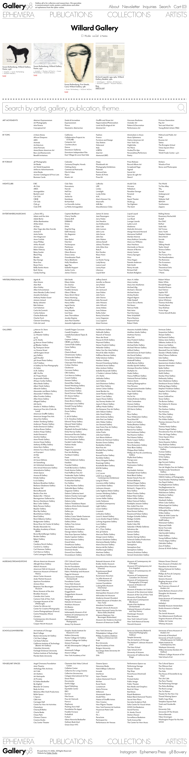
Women (162, 150)
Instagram (128, 751)
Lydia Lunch (132, 224)
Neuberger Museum (135, 614)
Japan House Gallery (104, 399)
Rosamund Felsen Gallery (137, 514)
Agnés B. (37, 279)
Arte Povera (38, 125)
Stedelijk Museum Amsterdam (171, 605)
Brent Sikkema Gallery (42, 519)
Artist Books (38, 172)
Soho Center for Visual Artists (138, 704)
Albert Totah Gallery (42, 386)
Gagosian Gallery (72, 490)
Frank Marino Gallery (73, 470)
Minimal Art (100, 128)
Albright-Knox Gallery (42, 564)
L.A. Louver (100, 473)
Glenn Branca (70, 252)
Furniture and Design (104, 140)
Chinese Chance (40, 717)
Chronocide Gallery (72, 357)
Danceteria (69, 186)
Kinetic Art (69, 177)
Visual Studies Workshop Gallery (172, 479)
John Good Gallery (103, 414)
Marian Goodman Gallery (106, 539)
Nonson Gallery (133, 404)
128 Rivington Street (41, 352)
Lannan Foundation (104, 583)
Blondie (36, 257)
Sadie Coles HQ (133, 524)
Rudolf (161, 219)
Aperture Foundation (42, 581)
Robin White (163, 282)
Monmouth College (72, 650)
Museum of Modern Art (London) (136, 585)
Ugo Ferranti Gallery (167, 462)
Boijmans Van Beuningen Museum (43, 587)
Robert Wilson (164, 279)
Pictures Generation (166, 120)
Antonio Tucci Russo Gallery (45, 449)
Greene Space (102, 663)
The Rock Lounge (165, 688)
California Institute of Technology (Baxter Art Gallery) (47, 644)
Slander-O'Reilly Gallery (168, 352)
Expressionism (70, 122)
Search (165, 6)
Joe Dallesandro (102, 224)
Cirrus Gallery (70, 360)
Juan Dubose (101, 310)
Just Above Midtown (104, 437)
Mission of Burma (134, 249)
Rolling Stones (164, 213)
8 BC (35, 183)
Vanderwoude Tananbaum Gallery (169, 470)
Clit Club (37, 201)
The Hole (162, 671)
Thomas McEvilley (166, 302)
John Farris (100, 295)
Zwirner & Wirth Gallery (168, 548)
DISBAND (69, 221)
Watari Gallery (165, 497)
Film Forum (69, 696)
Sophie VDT (163, 292)
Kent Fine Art (101, 447)
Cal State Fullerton (41, 640)
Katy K (98, 249)
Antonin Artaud (40, 300)
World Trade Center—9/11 (169, 153)
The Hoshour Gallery (167, 409)
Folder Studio (52, 753)
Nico (129, 257)
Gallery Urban (70, 521)
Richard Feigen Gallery (136, 483)
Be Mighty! (38, 684)
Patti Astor (131, 310)
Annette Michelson (41, 295)
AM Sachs (38, 404)
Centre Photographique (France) (47, 611)
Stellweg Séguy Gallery (168, 386)
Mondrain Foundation (104, 605)
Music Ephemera (134, 137)
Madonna (131, 226)
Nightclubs (131, 145)
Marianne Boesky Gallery (106, 542)
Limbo (98, 188)
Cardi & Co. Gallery (41, 546)
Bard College (39, 633)
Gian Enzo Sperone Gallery (75, 534)
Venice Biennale (165, 714)
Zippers (162, 206)
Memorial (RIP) (102, 155)
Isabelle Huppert (71, 267)
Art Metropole (39, 676)
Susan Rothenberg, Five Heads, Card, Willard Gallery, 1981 (77, 85)
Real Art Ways (133, 689)
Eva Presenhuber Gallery (75, 439)
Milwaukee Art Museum (105, 595)
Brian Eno (37, 262)
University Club (165, 709)
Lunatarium (100, 686)
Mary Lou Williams (134, 242)
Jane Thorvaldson (72, 315)
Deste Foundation (72, 564)
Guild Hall (69, 596)
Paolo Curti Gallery (134, 422)
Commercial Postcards (74, 169)
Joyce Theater (101, 676)
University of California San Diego (138, 656)
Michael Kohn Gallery (136, 345)
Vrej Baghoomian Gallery (169, 484)
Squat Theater (133, 199)
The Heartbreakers (166, 257)
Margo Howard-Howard (137, 231)
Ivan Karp (69, 313)
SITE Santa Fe (164, 596)
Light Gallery (101, 506)
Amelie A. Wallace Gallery (44, 406)
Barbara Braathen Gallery (44, 483)
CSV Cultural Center (73, 561)
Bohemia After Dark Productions (46, 691)
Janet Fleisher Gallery (104, 393)
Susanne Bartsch (165, 297)
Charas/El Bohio (40, 709)
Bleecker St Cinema (41, 686)
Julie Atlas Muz (102, 247)
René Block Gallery (134, 475)
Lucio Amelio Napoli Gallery (107, 519)
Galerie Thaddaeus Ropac (75, 503)
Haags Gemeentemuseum (75, 599)
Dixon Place (69, 678)
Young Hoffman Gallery (168, 538)
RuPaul (161, 224)
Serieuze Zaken (165, 329)
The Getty (162, 611)
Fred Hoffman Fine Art (73, 472)
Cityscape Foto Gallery (74, 362)
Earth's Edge (70, 683)
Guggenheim (70, 591)
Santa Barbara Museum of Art (171, 590)
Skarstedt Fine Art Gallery (169, 350)
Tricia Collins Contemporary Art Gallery (171, 448)
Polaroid (99, 169)
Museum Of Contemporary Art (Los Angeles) (139, 567)
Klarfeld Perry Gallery (104, 450)
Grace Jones (70, 254)
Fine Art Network (71, 699)
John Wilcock (101, 305)
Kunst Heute (101, 684)
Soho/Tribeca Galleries (168, 355)
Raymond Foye (133, 320)
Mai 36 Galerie (102, 531)
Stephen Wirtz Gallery (167, 391)
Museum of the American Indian (140, 592)
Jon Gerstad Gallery (104, 424)
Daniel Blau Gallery (72, 383)
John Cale (100, 226)
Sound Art (131, 172)
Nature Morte (132, 381)
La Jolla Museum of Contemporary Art (104, 579)
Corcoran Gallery (72, 370)
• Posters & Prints (48, 71)
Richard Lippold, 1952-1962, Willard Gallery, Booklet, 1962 (110, 78)
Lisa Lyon (131, 216)
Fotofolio (68, 462)
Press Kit (99, 177)
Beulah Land (39, 194)
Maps (98, 161)
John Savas (100, 234)
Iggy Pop (68, 265)
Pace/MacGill (132, 419)
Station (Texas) (133, 714)
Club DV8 (37, 206)
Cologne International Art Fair (76, 676)
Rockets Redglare (134, 272)
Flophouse (69, 704)
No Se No (131, 396)
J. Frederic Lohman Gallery (106, 373)
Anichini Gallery (40, 437)
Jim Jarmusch (101, 289)
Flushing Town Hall (72, 706)
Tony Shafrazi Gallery (167, 444)
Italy (97, 147)
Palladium (131, 188)
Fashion (99, 135)
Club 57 (36, 204)
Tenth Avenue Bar (134, 720)
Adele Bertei (38, 219)
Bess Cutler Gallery (41, 503)
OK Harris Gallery (134, 409)
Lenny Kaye (100, 267)
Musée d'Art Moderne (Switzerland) (136, 605)
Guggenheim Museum (74, 594)
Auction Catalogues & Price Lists (46, 174)
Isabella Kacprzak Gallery (106, 370)
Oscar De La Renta (135, 302)
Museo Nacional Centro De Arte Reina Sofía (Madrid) (109, 611)
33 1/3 (36, 337)
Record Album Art (134, 164)
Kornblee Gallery (103, 458)
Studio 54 (131, 201)
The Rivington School (167, 145)
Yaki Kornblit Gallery (167, 533)
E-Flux (67, 413)
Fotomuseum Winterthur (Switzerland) (74, 577)
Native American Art (135, 140)
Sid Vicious (163, 229)
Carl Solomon (39, 307)
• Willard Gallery (9, 73)
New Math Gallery (134, 391)
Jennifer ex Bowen (103, 282)
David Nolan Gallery (73, 390)
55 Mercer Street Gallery (43, 342)
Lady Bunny (100, 262)
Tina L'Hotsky (164, 270)
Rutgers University (103, 648)
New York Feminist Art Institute (108, 707)
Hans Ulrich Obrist (72, 295)
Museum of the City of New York (140, 594)
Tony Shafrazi (164, 307)
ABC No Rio (38, 373)
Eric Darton (69, 284)
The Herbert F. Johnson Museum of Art (140, 643)
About (114, 6)
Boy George (38, 260)
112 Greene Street (40, 350)
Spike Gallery (164, 368)
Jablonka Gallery (103, 378)
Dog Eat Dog (70, 229)
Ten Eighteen (132, 204)
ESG (66, 236)
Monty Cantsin (133, 252)
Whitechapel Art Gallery (168, 505)
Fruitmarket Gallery (72, 480)
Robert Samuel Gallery (136, 501)
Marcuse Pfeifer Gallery (105, 534)
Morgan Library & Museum (107, 607)
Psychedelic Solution (135, 470)
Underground (164, 194)
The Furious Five (165, 254)
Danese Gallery (71, 380)
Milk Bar (99, 204)
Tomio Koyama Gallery (168, 442)
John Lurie (100, 231)
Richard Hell (132, 270)
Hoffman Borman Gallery (106, 355)
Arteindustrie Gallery (42, 470)
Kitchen (99, 681)
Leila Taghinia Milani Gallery (107, 490)
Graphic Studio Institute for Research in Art (75, 631)
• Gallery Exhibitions (114, 82)
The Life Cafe (164, 678)
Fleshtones (69, 247)
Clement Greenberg (42, 320)
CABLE (36, 541)
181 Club (37, 186)
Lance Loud (100, 265)
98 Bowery (177, 751)
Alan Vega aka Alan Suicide (45, 229)
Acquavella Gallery (41, 378)
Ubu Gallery (163, 459)
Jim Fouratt (100, 287)
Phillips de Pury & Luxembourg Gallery (139, 453)
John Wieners (101, 302)
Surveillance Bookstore (136, 717)
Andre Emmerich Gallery (43, 426)
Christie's (37, 616)
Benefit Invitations (41, 155)
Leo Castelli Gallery (104, 496)
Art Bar (36, 455)
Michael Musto (133, 292)
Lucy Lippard (101, 320)
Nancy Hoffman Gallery (136, 375)
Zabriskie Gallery (165, 543)
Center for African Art (42, 606)
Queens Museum (165, 579)
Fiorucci (68, 701)
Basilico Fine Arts (40, 493)
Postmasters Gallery (135, 465)
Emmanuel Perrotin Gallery (75, 434)
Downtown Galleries (73, 149)
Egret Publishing (71, 686)
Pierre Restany (133, 318)
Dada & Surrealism (72, 120)
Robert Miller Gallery (135, 498)
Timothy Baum (164, 305)
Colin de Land (39, 323)
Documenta (69, 681)
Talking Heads (164, 244)
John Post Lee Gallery (104, 419)
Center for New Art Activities (45, 704)
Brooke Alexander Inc (42, 526)
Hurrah (67, 194)
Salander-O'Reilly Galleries (138, 526)
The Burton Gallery (166, 401)
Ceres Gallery (70, 347)
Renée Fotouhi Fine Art (136, 478)
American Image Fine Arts (44, 416)
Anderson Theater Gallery (44, 424)
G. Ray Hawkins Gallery (74, 485)
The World (163, 183)
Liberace (99, 270)
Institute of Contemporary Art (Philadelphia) (76, 615)
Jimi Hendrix (101, 221)
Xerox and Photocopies (168, 167)
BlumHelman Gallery (42, 514)
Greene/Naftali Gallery (74, 547)
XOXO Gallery (164, 530)
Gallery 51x (69, 511)
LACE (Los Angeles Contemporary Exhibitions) (107, 476)
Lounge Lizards (133, 221)
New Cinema (101, 702)
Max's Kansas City (103, 199)
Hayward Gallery (103, 342)
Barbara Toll (38, 488)
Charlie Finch (39, 318)
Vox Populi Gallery (166, 482)
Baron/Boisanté (40, 490)
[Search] (94, 110)
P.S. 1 (129, 411)
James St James (102, 213)
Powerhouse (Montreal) (136, 673)
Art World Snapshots (42, 167)
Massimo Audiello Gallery (137, 329)
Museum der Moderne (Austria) (108, 620)
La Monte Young (102, 260)
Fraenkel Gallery (71, 465)
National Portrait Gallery (137, 378)
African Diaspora (40, 137)
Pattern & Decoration (135, 125)
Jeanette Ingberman (73, 323)
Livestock (99, 511)
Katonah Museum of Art (105, 561)
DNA (67, 226)
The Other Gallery (166, 414)
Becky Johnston (40, 302)
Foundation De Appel (73, 709)
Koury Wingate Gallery (105, 460)
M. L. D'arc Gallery (103, 529)
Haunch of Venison (103, 334)
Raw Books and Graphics (137, 686)
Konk (98, 257)
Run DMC (162, 221)
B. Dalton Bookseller (41, 681)
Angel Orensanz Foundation (45, 663)
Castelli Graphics (71, 332)
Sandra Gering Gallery (136, 537)
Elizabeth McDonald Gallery (76, 429)
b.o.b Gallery (39, 480)
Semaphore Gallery (135, 549)
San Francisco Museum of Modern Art (169, 587)
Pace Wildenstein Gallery (137, 417)
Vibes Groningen (165, 717)
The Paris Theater (165, 681)
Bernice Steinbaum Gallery (44, 501)
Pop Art (161, 122)
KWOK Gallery (102, 468)
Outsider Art (132, 122)
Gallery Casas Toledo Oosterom (77, 516)
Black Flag (38, 254)
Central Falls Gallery (73, 344)
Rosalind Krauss (165, 287)
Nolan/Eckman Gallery (136, 399)
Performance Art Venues (105, 722)
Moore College (71, 652)
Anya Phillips (39, 242)
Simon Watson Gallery (167, 347)
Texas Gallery (164, 399)
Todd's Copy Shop (166, 699)
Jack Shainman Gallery (105, 383)
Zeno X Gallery (164, 546)
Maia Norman (102, 323)
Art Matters (38, 673)
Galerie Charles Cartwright (75, 496)
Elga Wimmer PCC (72, 426)
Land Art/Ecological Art (105, 125)
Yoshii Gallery (164, 535)
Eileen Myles (70, 282)
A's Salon (37, 368)
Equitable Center (71, 688)
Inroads (99, 671)
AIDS (36, 140)
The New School (133, 647)
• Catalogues (101, 82)
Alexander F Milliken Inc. (43, 393)
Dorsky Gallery (71, 408)
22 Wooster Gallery (41, 334)
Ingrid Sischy (70, 305)
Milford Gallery (133, 350)
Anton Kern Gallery (41, 447)
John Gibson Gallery (104, 411)
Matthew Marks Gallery (136, 332)
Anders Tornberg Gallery (43, 421)
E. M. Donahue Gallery (74, 419)
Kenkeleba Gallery (103, 445)
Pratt (98, 640)
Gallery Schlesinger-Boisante (76, 519)
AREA (36, 188)
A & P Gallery (39, 363)
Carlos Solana (39, 313)
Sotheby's (162, 603)
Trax (160, 706)
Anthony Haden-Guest (42, 297)
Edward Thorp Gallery (73, 421)
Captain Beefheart (72, 213)
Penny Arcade (132, 267)
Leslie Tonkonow (102, 501)
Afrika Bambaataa (41, 221)
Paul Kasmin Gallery (135, 434)
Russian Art (163, 140)
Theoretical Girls (165, 267)
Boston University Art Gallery (45, 635)
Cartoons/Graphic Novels (75, 164)
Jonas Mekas (101, 307)
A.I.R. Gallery (39, 370)
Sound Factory (133, 709)
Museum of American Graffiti (107, 622)
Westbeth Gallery (166, 500)
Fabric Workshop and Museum (77, 571)
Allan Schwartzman (41, 289)
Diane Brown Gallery (73, 401)
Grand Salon (70, 542)
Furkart (67, 717)
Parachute (100, 717)
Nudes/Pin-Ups (133, 150)
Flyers (67, 174)
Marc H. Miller (133, 279)
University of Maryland (168, 635)
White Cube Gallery (166, 502)
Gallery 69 (69, 514)
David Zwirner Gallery (73, 393)
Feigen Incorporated (73, 449)
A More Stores (39, 135)
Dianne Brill (69, 219)
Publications (71, 14)
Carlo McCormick (40, 310)
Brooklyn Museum (41, 593)
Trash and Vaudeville (167, 704)
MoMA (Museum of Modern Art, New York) (109, 601)
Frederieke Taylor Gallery (75, 475)
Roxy (129, 196)
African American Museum (44, 561)
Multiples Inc (132, 370)
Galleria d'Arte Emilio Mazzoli (77, 506)
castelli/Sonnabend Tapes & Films (76, 335)
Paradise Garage (134, 191)
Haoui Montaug (71, 297)
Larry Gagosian (102, 318)
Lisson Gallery (101, 508)
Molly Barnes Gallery (135, 363)
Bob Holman (38, 305)
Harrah (68, 188)
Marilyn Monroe (133, 236)
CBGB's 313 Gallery (72, 342)
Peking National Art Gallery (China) (170, 570)
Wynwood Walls (165, 525)
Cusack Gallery (71, 378)
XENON (162, 201)
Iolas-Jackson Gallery (104, 368)
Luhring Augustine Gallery (106, 521)
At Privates (38, 679)
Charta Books (39, 712)
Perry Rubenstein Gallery (137, 445)
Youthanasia (164, 204)
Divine (67, 224)
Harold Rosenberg (72, 300)
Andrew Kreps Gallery (42, 431)
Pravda (130, 676)
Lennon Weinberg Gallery (106, 493)
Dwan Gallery (70, 411)
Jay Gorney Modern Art (105, 401)
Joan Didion (101, 292)
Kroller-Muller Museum (105, 564)
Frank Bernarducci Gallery (75, 467)
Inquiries (149, 6)
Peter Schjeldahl (133, 315)
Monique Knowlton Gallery (138, 368)
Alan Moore (38, 282)
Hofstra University (72, 635)
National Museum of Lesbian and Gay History (138, 610)
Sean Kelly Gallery (134, 542)
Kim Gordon (101, 252)
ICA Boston (69, 607)
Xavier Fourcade (165, 528)
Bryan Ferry (38, 265)
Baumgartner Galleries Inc (44, 498)
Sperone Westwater (166, 365)
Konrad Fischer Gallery (105, 455)
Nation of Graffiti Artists (105, 699)
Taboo (161, 242)
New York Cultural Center (137, 619)
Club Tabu (69, 183)
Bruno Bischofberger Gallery (45, 534)
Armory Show (39, 584)
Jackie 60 (68, 196)
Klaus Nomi (100, 254)
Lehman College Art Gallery (76, 640)
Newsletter (131, 6)
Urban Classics (164, 464)
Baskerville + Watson (42, 496)
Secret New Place (134, 699)
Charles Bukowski (40, 315)
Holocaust (100, 145)
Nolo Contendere (134, 401)
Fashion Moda (70, 444)
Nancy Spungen (133, 254)
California (69, 135)
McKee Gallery (133, 342)
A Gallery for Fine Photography (46, 365)
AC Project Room (40, 375)
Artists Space (39, 472)
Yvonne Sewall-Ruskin (167, 313)
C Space (37, 696)
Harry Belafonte (71, 260)
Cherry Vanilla (70, 216)
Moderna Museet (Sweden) (107, 598)
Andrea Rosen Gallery (42, 429)
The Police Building (166, 686)
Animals (37, 142)
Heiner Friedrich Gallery (105, 345)
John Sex (99, 236)
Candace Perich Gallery (43, 544)
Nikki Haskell (132, 300)
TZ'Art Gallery (164, 457)
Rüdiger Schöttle (133, 519)
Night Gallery (132, 393)
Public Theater (133, 684)
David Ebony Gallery (73, 388)
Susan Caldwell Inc (166, 396)
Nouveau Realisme (135, 120)
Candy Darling (39, 272)
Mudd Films (100, 696)
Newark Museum (134, 624)
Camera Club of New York (44, 599)
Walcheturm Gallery (167, 492)
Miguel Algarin (133, 297)
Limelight (99, 191)
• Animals (6, 72)
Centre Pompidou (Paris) (43, 614)
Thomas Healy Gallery (167, 426)
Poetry (129, 155)
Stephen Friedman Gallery (169, 388)
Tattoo (161, 142)
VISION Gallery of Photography (171, 477)
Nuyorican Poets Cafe (104, 709)
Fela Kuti (68, 242)
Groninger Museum (72, 589)
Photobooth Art (102, 164)
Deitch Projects (71, 398)
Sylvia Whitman (165, 300)
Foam (67, 457)
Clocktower (69, 367)
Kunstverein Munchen (104, 575)
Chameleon (38, 707)
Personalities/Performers (137, 153)
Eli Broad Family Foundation (76, 569)
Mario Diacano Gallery (105, 544)
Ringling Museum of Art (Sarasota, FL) (168, 582)
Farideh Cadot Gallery (74, 442)
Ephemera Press (153, 751)
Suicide (161, 239)
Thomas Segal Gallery (167, 429)
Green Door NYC (71, 724)
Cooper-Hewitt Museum (43, 623)
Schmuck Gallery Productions (138, 539)
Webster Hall (164, 199)
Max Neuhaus (133, 244)
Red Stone (131, 691)
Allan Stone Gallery (41, 399)
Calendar (68, 161)
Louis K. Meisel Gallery (105, 516)
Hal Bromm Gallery (103, 329)
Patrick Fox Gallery (134, 429)
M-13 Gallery (101, 526)
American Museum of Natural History (45, 572)
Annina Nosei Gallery (42, 442)
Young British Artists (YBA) (169, 128)
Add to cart (100, 88)
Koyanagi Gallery (103, 463)
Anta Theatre (39, 666)
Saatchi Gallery (133, 521)
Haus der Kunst (102, 337)
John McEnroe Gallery (105, 417)
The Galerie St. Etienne (168, 404)
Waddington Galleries (167, 490)
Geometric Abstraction (74, 128)
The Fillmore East (165, 666)
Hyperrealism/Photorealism (107, 122)
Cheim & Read (70, 352)
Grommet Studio (71, 549)
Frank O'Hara (70, 287)
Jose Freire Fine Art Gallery (106, 427)
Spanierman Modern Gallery (170, 363)
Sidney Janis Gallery (167, 340)
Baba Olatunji (39, 249)
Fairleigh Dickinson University (45, 650)
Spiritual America (165, 370)
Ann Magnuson (40, 236)
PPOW (130, 467)
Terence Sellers (165, 249)
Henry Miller (70, 302)
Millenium (100, 691)
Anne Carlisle (39, 239)
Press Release (132, 161)
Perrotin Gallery (133, 442)
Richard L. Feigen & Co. (136, 488)
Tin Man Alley (164, 439)
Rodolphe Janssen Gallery (137, 503)
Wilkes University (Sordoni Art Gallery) (170, 650)
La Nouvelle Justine (72, 204)
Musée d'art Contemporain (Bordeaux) (138, 600)
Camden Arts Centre (42, 596)
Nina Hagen (132, 260)
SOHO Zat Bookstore (135, 707)
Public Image (132, 681)
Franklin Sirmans (71, 289)
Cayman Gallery (71, 339)
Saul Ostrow (163, 289)
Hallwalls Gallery (103, 332)
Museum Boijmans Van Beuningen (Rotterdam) (106, 616)
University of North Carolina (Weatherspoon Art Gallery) (171, 639)
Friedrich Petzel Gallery (74, 478)
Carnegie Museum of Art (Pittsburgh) (43, 602)
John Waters (101, 239)
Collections (128, 14)
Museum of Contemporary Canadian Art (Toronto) (137, 576)
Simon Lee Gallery (166, 345)
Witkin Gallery (164, 513)
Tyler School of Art (134, 649)
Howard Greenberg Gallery (107, 363)
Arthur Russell (39, 244)
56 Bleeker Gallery (41, 345)
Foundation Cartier (72, 581)
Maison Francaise (72, 643)
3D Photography (40, 161)
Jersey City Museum (73, 624)
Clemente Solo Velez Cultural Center (76, 664)
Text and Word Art (166, 125)
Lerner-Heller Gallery (104, 498)
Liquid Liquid (132, 213)
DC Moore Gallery (72, 396)
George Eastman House (74, 586)
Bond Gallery (39, 516)
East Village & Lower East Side (77, 155)
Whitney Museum (166, 623)
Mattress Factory (134, 334)
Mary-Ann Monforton (135, 284)
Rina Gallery (132, 490)
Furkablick (69, 714)
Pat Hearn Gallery (134, 427)
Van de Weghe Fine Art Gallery (171, 467)
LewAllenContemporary (105, 503)
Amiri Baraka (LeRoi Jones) (44, 292)
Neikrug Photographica (136, 383)
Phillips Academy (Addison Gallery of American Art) (106, 636)
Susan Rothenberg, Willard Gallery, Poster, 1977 (48, 67)
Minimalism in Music (135, 135)
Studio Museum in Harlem (169, 608)
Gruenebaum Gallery (73, 555)
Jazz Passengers (102, 216)
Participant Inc (101, 720)
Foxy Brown (69, 249)
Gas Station (100, 142)
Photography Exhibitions (105, 167)
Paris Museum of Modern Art (170, 564)
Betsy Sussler (39, 252)
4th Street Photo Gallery (43, 360)
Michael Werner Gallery (137, 347)
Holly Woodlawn (71, 262)
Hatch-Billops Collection (105, 668)
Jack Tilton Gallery (103, 386)
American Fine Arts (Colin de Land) (45, 410)
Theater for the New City (168, 694)
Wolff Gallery (164, 520)
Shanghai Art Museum (167, 593)
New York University (104, 630)
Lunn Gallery (101, 524)
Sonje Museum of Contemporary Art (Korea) (171, 599)
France (99, 137)
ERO (66, 691)
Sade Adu (162, 226)
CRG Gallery (70, 372)
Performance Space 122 (136, 663)
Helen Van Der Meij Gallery (107, 350)
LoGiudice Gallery (103, 514)
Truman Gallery (165, 451)
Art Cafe (37, 671)
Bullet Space (38, 694)
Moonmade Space (103, 694)
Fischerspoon (70, 244)
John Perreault (101, 300)
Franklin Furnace (71, 712)
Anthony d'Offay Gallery (43, 444)
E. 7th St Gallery (71, 416)
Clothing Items (70, 167)
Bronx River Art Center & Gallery (46, 524)
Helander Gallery (103, 347)
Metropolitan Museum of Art (107, 593)
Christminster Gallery (73, 354)
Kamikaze (69, 199)
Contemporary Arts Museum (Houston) (45, 620)
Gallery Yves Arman (73, 524)
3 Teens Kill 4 (39, 213)
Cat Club (37, 196)
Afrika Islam (38, 224)
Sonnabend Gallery (166, 360)
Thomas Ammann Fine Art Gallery (169, 423)
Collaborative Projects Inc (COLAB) (75, 138)
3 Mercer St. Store (41, 329)
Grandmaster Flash (72, 257)
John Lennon (101, 229)
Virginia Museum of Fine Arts (170, 618)
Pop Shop (131, 671)
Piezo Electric (132, 462)
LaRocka (99, 183)
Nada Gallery (132, 373)
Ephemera (18, 14)
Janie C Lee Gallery (104, 396)
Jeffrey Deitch (101, 279)
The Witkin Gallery (166, 419)
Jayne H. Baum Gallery (105, 404)
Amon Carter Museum (42, 576)
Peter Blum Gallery (134, 447)
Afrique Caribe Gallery (43, 381)
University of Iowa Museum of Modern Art (170, 631)
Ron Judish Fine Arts (135, 506)
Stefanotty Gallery (166, 378)
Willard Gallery (165, 507)
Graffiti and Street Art (104, 120)
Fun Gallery (69, 483)
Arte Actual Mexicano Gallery (45, 467)
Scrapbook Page (133, 167)
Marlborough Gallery (104, 549)
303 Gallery (38, 355)
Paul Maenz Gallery (135, 437)
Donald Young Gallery (73, 406)
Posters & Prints (102, 174)
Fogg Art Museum (72, 574)
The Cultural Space (166, 663)
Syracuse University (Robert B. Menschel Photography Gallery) (139, 632)
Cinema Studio (39, 720)
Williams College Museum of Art (171, 654)
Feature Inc (69, 447)
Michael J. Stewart (134, 289)
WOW (161, 722)
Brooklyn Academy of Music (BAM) (45, 530)
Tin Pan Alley (164, 186)
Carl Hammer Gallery (42, 549)
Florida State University (43, 655)
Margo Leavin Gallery (105, 537)
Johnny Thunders (102, 244)
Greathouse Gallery (72, 544)
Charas (68, 349)
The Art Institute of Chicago (138, 640)
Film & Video (70, 172)
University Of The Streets (168, 712)
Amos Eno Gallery (41, 419)
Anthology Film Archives (43, 668)
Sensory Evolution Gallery (137, 552)
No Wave (131, 147)
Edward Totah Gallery (73, 424)
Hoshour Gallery (102, 360)
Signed (130, 169)
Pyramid (130, 194)
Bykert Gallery (39, 539)
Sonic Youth (163, 231)
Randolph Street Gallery (137, 472)
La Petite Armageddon (74, 206)
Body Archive (39, 689)
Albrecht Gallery (40, 388)
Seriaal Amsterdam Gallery (138, 555)
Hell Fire (68, 191)
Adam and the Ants (41, 216)
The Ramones (164, 260)
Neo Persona (132, 386)
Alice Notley (38, 287)
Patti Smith (131, 265)
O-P (97, 712)
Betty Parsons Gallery (42, 506)
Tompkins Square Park (167, 701)
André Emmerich (40, 434)
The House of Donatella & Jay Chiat (170, 674)
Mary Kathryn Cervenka (136, 239)
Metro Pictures (102, 689)
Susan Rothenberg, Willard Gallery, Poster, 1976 (17, 68)
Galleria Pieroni (71, 508)
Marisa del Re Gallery (105, 547)
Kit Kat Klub (69, 201)
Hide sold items (96, 35)
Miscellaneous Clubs (104, 206)
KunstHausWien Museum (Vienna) (106, 567)
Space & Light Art (134, 174)
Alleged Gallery (40, 401)
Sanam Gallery (133, 534)
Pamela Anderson (134, 262)
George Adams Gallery (74, 531)
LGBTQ (99, 150)
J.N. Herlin (100, 375)
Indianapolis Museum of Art (76, 612)
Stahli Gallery (164, 373)
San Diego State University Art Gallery (108, 651)
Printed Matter (133, 679)
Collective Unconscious (74, 673)
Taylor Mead (164, 247)
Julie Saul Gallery (103, 434)
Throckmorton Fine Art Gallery (171, 431)
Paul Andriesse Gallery (136, 432)
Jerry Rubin (100, 284)
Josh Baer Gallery (103, 429)
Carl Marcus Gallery (42, 552)
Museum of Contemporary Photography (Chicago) (137, 581)
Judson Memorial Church (106, 679)
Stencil (130, 177)
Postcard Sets (101, 172)
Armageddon (39, 191)
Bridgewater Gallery (42, 521)
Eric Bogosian (70, 234)
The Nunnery (164, 411)
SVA (97, 655)
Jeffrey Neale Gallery (104, 406)
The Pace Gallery (165, 417)
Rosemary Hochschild (167, 216)
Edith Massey (70, 231)
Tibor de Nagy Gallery (168, 434)
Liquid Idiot (100, 272)
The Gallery (163, 406)
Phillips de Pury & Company (169, 573)
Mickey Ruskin (133, 295)
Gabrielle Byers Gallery (74, 488)
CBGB (36, 199)
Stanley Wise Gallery (167, 375)
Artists (175, 14)
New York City (133, 142)
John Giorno (101, 297)
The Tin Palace (164, 691)
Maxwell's (100, 201)
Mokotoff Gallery (134, 360)
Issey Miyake (70, 310)
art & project (39, 452)
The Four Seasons (165, 668)
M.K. (98, 196)
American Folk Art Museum (44, 569)
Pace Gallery (132, 414)
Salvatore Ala (132, 529)
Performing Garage (135, 666)
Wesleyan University (167, 647)
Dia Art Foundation (72, 566)
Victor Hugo (163, 310)
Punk (160, 137)
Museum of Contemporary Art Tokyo (139, 571)
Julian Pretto (101, 432)
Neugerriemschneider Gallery (139, 388)
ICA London (69, 609)
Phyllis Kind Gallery (135, 457)
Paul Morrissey (133, 313)
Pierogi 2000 (132, 460)
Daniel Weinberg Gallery (75, 385)
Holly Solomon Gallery (105, 358)
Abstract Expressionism (43, 120)
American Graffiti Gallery (44, 413)
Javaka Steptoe (71, 318)
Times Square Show (166, 147)
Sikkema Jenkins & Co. (167, 342)
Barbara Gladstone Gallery (44, 485)
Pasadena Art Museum (168, 566)
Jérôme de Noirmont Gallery (107, 440)
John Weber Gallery (104, 422)
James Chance (70, 272)
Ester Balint (69, 239)
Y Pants (161, 272)
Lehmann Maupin (103, 488)
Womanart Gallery (166, 522)
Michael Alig (132, 287)
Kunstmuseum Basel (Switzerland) (104, 572)
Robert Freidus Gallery (136, 493)
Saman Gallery (133, 531)
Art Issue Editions (40, 460)
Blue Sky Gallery (40, 511)
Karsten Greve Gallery (105, 442)
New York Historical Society (138, 621)
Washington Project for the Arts (171, 719)
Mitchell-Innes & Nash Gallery (139, 352)
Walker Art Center (166, 621)
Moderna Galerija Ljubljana (138, 358)
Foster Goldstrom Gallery (75, 460)
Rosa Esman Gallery (135, 511)
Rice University (102, 643)
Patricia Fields (132, 307)
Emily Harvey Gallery (73, 431)
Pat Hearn (131, 305)
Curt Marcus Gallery (73, 375)
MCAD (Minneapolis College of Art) (77, 646)
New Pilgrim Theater (104, 704)
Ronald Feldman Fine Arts (137, 508)
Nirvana (130, 186)
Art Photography (40, 122)
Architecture (38, 145)
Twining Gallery (165, 454)
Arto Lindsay (39, 247)
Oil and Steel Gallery (135, 406)
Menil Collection (102, 590)
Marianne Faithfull (134, 234)
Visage (161, 196)
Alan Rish (37, 284)
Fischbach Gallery (72, 455)
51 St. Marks (38, 340)
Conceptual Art (40, 128)
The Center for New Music (137, 722)
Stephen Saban (165, 234)
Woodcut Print (164, 164)
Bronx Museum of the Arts (44, 591)
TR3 (160, 188)
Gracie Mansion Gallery (74, 539)
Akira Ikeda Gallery (41, 383)
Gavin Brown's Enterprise (75, 529)
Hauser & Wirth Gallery (105, 340)
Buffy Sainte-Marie (41, 267)
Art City (36, 457)
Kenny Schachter (102, 315)
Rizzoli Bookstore (134, 694)
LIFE (97, 186)
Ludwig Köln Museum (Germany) (104, 586)
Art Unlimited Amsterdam (44, 465)
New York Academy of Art (75, 655)
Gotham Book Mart (72, 722)
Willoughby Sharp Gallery (169, 510)
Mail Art (99, 153)
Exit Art (68, 694)
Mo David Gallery (134, 355)
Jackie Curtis (70, 270)
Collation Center (71, 668)
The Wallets (163, 265)
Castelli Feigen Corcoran (74, 329)
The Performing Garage (168, 683)
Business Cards (40, 177)
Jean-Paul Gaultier (72, 320)
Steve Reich (163, 236)
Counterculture (71, 144)
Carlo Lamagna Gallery (43, 554)
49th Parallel (39, 358)
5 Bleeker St (38, 332)
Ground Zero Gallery (73, 552)
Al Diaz (36, 226)
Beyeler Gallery (40, 508)
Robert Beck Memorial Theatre (139, 696)
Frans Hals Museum (72, 584)
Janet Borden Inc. (103, 391)
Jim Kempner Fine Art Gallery (107, 409)
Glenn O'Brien (70, 292)
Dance (67, 147)
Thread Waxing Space (168, 696)
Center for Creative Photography (47, 608)
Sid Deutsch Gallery (166, 337)
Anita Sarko (38, 234)
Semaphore (132, 544)
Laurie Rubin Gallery (104, 485)
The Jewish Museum (167, 613)
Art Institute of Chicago (43, 630)
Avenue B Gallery (40, 475)
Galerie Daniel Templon (74, 498)
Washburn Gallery (166, 495)
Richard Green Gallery (136, 485)
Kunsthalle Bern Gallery (105, 465)
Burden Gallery (40, 536)
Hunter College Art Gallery (75, 638)
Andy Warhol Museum (42, 579)
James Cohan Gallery (104, 388)
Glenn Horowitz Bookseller (75, 719)
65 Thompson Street (41, 347)
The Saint (131, 206)
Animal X (37, 231)
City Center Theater (41, 722)
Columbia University (42, 648)
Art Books (37, 164)
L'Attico (99, 470)
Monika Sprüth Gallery (136, 365)
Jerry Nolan (100, 219)
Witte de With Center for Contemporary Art (168, 516)
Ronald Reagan (165, 284)
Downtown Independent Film (76, 152)
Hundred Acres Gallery (105, 365)
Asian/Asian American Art (44, 150)
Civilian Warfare (71, 365)
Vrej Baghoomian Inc (167, 487)
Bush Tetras (38, 270)
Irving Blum (69, 307)
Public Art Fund (165, 576)
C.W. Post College (40, 638)
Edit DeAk (69, 279)
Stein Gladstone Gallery (168, 381)
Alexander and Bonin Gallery (45, 391)
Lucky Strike (101, 194)
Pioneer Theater (133, 668)
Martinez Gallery (103, 552)
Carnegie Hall (39, 702)
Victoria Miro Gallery (167, 474)
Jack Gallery (101, 381)
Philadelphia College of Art (106, 633)
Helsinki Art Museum (73, 602)
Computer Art (70, 142)
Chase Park (38, 714)
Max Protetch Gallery (135, 340)
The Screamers (165, 262)
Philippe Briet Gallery (135, 450)
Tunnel (161, 191)
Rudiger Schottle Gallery (137, 516)
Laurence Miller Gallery (105, 483)
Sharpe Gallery (165, 334)
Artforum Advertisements (43, 169)
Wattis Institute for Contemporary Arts (167, 643)
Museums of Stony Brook (137, 597)
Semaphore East (133, 547)
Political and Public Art (167, 135)
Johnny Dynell (101, 242)
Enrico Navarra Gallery (74, 437)
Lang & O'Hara (102, 480)
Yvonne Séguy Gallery (167, 540)
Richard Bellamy (133, 480)
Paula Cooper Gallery (135, 440)
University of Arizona (135, 652)
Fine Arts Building (72, 452)
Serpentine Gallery (166, 332)
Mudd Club (131, 183)
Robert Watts (132, 323)
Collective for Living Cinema (76, 670)
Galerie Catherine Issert (74, 493)
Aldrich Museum (40, 566)
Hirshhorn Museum (72, 604)
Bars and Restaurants (42, 153)
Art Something (39, 462)
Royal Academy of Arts (105, 645)
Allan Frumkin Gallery (42, 396)
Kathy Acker (101, 313)
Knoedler (99, 452)
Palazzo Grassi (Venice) (168, 561)
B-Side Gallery (39, 478)
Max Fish (131, 337)
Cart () (180, 6)
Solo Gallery (163, 358)
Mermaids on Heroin (135, 247)
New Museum (132, 616)
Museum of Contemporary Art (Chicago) (139, 562)
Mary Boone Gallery (104, 555)
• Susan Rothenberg (17, 72)
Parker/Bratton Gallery (136, 424)
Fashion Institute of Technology (46, 653)
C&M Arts (37, 699)
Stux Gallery (163, 393)
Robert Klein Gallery (135, 496)
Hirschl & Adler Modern (105, 352)
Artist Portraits (39, 147)
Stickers (162, 161)
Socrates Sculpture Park (136, 702)
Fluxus (67, 125)
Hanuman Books (102, 666)
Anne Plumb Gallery (42, 439)
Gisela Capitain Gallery (74, 537)
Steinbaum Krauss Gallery (169, 383)
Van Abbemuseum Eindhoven (170, 616)
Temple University (134, 637)
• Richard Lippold (102, 83)
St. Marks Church (134, 712)
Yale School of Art (166, 657)
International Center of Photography (74, 620)
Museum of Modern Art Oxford (139, 589)
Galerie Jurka (70, 501)
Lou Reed (131, 219)
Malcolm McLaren (134, 229)
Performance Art (133, 128)
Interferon (100, 673)
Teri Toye (162, 252)
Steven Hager (164, 295)
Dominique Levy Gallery (74, 403)
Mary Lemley (132, 282)
